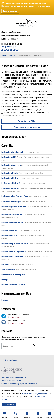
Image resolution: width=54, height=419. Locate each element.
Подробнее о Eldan (27, 121)
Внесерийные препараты (13, 275)
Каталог (4, 417)
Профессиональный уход (13, 284)
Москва (5, 300)
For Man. (5, 264)
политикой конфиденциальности (36, 394)
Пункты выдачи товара (10, 49)
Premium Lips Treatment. (13, 256)
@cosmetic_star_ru (15, 323)
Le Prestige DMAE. (10, 173)
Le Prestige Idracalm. (11, 188)
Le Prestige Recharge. (11, 201)
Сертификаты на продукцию (27, 127)
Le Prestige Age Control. (12, 152)
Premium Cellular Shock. (13, 222)
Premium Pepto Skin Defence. (15, 243)
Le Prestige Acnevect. (11, 165)
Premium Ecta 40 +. (10, 230)
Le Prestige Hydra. (10, 178)
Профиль (38, 417)
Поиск (16, 417)
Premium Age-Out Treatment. (15, 206)
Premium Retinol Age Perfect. (15, 251)
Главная (27, 417)
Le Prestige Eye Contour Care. (15, 196)
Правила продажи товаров (12, 381)
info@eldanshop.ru (9, 47)
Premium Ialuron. (9, 235)
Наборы (5, 279)
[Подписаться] (33, 346)
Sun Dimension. (9, 269)
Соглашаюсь (9, 404)
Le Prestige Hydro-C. (11, 183)
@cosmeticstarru (14, 317)
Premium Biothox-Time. (12, 214)
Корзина (49, 417)
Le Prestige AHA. (9, 157)
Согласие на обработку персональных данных (19, 384)
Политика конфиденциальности (14, 377)
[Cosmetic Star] (12, 370)
